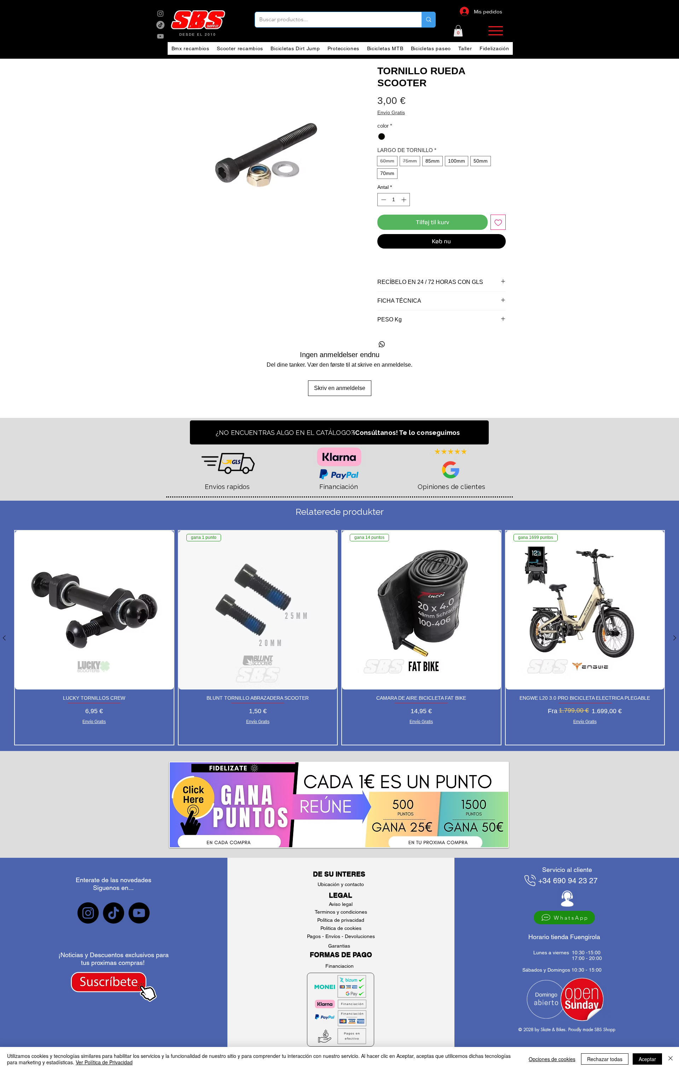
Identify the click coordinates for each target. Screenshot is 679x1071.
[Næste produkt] (675, 638)
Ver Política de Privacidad (104, 1062)
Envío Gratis (391, 112)
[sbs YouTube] (160, 36)
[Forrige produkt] (4, 638)
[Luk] (670, 1059)
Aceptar (647, 1059)
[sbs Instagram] (160, 14)
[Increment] (404, 199)
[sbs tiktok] (113, 913)
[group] (339, 637)
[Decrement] (382, 199)
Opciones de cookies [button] (552, 1059)
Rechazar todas (604, 1059)
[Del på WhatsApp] (382, 344)
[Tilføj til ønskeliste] (498, 222)
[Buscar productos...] (428, 19)
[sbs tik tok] (160, 25)
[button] (458, 30)
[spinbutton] (393, 199)
